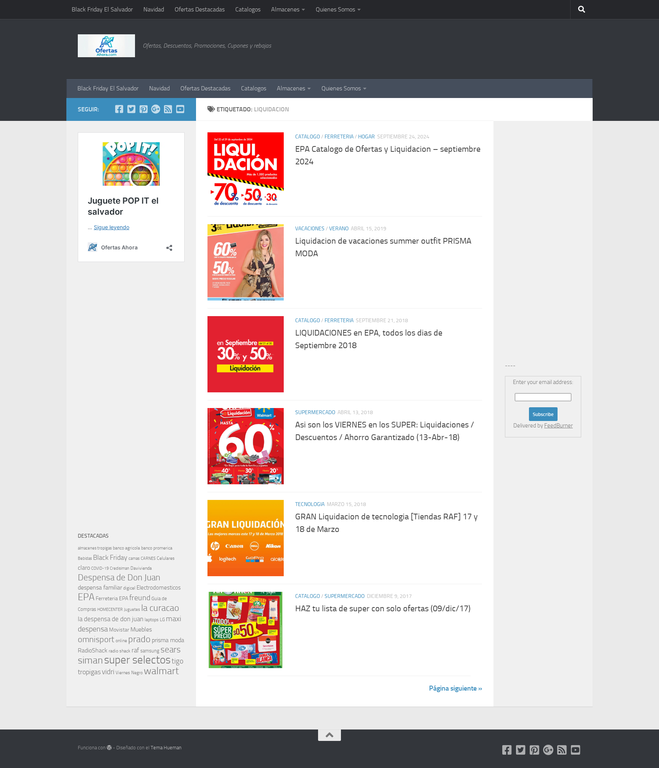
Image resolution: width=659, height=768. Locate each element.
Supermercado (315, 412)
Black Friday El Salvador (102, 9)
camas (134, 558)
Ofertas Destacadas (200, 9)
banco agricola (126, 548)
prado (139, 639)
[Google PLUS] (155, 109)
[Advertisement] (543, 48)
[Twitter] (131, 109)
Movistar (119, 630)
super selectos (137, 660)
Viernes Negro (129, 672)
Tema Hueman (166, 747)
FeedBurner (558, 425)
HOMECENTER (110, 609)
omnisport (96, 639)
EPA (86, 597)
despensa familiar (100, 587)
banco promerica (156, 548)
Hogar (366, 136)
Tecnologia (310, 504)
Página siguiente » (455, 688)
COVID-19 (100, 568)
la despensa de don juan (110, 619)
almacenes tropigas (95, 548)
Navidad (153, 9)
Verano (339, 228)
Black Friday (110, 557)
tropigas (89, 672)
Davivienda (141, 568)
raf (135, 650)
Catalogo (307, 136)
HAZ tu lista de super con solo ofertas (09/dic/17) (383, 609)
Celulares (166, 558)
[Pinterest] (143, 109)
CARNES (148, 558)
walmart (161, 671)
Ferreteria (339, 136)
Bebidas (85, 558)
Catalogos (247, 9)
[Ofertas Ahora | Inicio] (106, 45)
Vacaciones (310, 228)
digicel (129, 588)
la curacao (160, 608)
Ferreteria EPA (112, 598)
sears (171, 649)
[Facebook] (119, 109)
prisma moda (168, 640)
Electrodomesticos (159, 587)
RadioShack (93, 650)
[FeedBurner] (167, 109)
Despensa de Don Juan (119, 577)
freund (139, 597)
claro (84, 567)
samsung (149, 651)
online (121, 640)
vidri (108, 671)
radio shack (119, 651)
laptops (152, 619)
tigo (177, 661)
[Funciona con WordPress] (109, 747)
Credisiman (119, 568)
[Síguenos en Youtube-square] (180, 109)
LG (162, 619)
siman (90, 660)
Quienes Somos (335, 9)
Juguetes (132, 609)
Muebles (141, 629)
